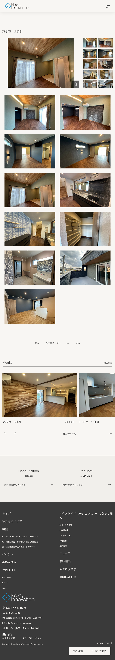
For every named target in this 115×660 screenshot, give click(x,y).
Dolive (4, 582)
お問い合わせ (67, 577)
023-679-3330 (13, 612)
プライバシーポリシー (32, 637)
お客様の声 (63, 530)
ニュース (65, 553)
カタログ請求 (98, 651)
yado (4, 588)
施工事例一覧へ (53, 343)
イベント (8, 554)
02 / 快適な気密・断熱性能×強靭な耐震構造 (20, 541)
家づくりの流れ (65, 525)
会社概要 (63, 540)
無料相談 (78, 651)
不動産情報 (9, 562)
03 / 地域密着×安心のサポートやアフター (19, 547)
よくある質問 (8, 637)
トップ (6, 513)
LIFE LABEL (6, 577)
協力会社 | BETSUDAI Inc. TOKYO (22, 628)
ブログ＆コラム (65, 535)
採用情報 (63, 546)
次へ (78, 343)
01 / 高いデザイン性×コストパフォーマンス (20, 536)
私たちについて (12, 521)
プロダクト (9, 570)
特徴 (5, 529)
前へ (37, 343)
